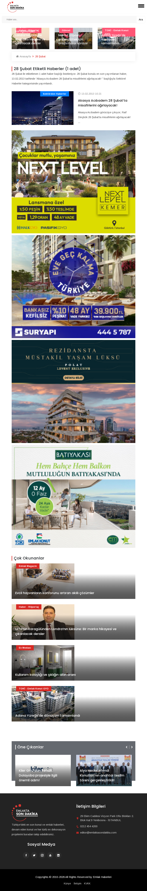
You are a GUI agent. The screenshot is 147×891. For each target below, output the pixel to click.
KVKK (87, 883)
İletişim (77, 883)
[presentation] (127, 747)
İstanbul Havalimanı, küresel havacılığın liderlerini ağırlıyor (119, 39)
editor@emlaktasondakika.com (98, 832)
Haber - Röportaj (29, 607)
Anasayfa (25, 56)
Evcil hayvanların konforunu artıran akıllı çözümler (54, 593)
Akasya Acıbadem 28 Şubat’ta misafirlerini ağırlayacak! (102, 103)
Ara (141, 19)
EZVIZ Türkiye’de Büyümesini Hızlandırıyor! (102, 777)
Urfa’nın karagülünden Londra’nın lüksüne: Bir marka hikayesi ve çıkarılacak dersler (66, 631)
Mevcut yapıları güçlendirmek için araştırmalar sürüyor (33, 39)
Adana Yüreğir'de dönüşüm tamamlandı (73, 39)
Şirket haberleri (92, 757)
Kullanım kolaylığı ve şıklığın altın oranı (45, 674)
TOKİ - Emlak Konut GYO (34, 688)
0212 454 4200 (88, 826)
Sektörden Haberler (54, 93)
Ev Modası (25, 647)
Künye (67, 883)
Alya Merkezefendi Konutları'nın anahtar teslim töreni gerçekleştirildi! (41, 775)
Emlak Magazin (28, 566)
